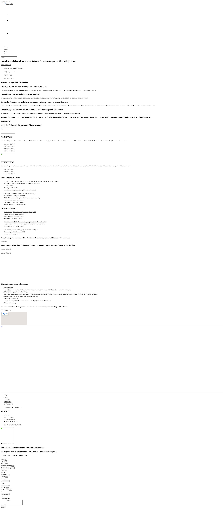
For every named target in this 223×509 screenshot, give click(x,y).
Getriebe (3, 472)
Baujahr (3, 470)
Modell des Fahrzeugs (6, 468)
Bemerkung (4, 505)
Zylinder (3, 483)
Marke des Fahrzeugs (6, 465)
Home (5, 46)
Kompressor (4, 492)
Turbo (2, 496)
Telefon (3, 463)
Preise (5, 49)
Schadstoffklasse (5, 489)
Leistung (3, 476)
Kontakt (6, 51)
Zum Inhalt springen (6, 1)
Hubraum (3, 487)
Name (2, 459)
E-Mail (3, 461)
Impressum (7, 54)
